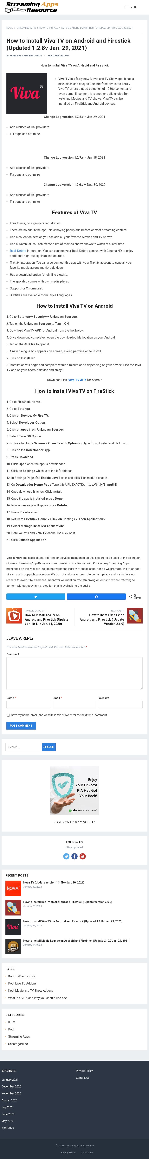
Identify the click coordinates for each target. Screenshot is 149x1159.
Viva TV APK (77, 380)
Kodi (11, 1029)
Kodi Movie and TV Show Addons (30, 990)
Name (11, 698)
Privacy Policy (84, 1070)
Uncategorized (18, 1044)
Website (104, 698)
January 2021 (10, 1079)
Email (57, 698)
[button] (132, 7)
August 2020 (9, 1100)
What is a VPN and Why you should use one (37, 998)
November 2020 (11, 1093)
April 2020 (8, 1128)
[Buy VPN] (74, 814)
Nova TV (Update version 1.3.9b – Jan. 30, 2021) (53, 882)
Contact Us (82, 1077)
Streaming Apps (26, 28)
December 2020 (11, 1086)
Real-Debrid (18, 251)
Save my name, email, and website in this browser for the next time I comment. (59, 715)
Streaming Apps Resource (24, 55)
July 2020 (7, 1107)
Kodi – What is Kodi (21, 976)
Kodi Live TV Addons (22, 983)
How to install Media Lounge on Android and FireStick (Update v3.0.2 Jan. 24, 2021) (76, 940)
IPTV (11, 1022)
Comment (12, 654)
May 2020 (8, 1121)
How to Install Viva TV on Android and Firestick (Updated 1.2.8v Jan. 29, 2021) (72, 921)
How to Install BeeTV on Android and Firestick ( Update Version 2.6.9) (67, 901)
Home (9, 28)
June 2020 (8, 1114)
